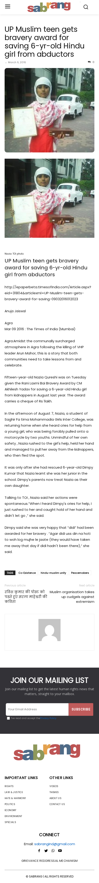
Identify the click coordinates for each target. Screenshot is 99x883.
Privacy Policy (48, 718)
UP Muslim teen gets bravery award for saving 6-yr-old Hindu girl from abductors (44, 41)
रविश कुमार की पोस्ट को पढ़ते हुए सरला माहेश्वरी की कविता (26, 596)
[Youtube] (59, 850)
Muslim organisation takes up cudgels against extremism (72, 596)
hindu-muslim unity (53, 573)
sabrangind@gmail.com (54, 843)
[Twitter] (46, 850)
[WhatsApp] (53, 850)
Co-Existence (27, 573)
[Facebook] (39, 850)
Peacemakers (80, 573)
